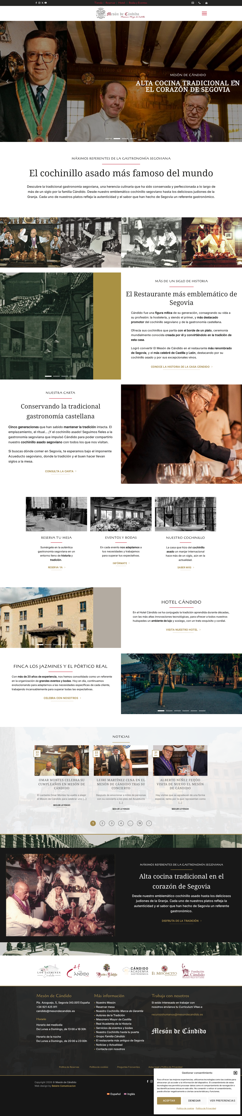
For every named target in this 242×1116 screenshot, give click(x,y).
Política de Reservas (69, 1067)
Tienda (98, 3)
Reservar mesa (105, 1006)
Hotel (121, 3)
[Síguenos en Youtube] (46, 3)
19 (139, 823)
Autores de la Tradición (110, 1015)
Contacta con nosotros (110, 1049)
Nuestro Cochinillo (119, 1011)
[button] (235, 1073)
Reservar (110, 3)
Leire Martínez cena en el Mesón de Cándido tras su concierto (121, 784)
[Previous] (8, 81)
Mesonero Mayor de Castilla (113, 1019)
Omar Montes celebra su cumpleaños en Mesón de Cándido (61, 784)
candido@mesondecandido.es (55, 1011)
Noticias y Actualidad (109, 1044)
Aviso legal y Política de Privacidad (165, 1067)
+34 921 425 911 (46, 1006)
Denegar (194, 1100)
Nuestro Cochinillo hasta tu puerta (117, 1032)
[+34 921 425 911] (200, 3)
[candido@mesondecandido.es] (193, 3)
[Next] (234, 81)
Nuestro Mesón (106, 1002)
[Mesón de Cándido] (121, 13)
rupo (111, 1036)
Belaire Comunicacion (64, 1085)
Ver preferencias (222, 1100)
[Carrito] (206, 3)
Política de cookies (185, 1108)
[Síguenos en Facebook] (36, 3)
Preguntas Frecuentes (128, 1067)
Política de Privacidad (206, 1108)
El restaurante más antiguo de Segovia (120, 1040)
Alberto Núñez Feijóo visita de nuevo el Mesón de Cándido (180, 784)
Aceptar (169, 1100)
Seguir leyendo (61, 805)
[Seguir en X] (42, 3)
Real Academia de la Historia (113, 1023)
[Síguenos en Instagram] (39, 3)
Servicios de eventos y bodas (114, 1028)
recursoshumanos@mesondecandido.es (177, 1014)
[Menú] (204, 13)
